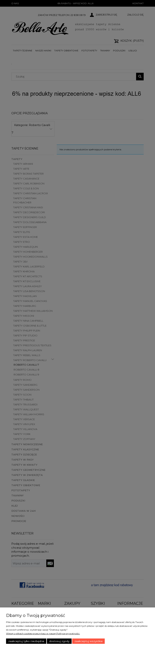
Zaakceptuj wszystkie (88, 641)
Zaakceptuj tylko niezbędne (26, 641)
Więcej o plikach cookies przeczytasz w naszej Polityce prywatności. (43, 633)
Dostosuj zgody (59, 641)
